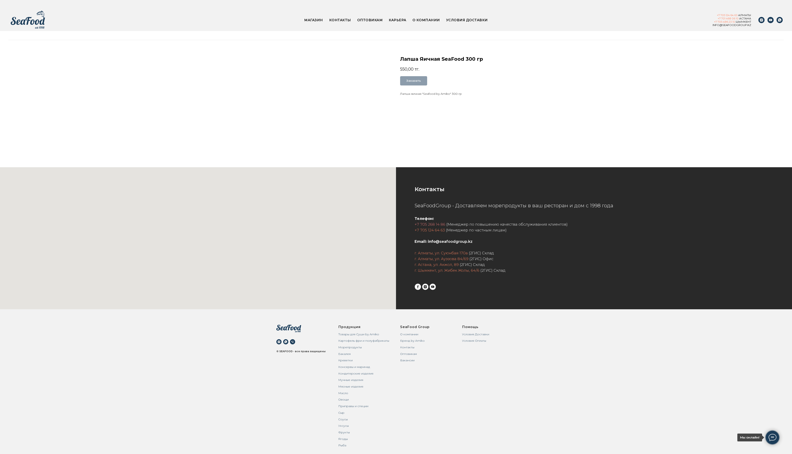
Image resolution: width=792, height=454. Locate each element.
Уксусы (343, 426)
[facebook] (418, 287)
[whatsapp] (285, 341)
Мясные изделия (350, 386)
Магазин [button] (313, 20)
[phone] (292, 341)
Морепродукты (350, 347)
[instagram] (761, 20)
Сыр (341, 413)
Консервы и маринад (354, 367)
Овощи (343, 399)
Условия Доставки (475, 334)
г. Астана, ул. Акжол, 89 (437, 264)
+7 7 (716, 21)
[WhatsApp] (780, 20)
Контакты (340, 20)
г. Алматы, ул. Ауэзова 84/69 (441, 259)
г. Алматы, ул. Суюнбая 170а (441, 253)
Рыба (342, 445)
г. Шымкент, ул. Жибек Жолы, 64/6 (447, 270)
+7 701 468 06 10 (728, 18)
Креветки (345, 360)
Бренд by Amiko (412, 341)
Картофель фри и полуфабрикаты (363, 341)
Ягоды (343, 439)
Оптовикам (370, 20)
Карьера (397, 20)
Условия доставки (467, 20)
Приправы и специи (353, 406)
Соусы (343, 419)
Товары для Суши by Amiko (358, 334)
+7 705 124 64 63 (430, 230)
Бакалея (344, 354)
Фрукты (344, 432)
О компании (426, 20)
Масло (343, 393)
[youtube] (770, 20)
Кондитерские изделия (355, 373)
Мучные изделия (350, 380)
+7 (718, 15)
